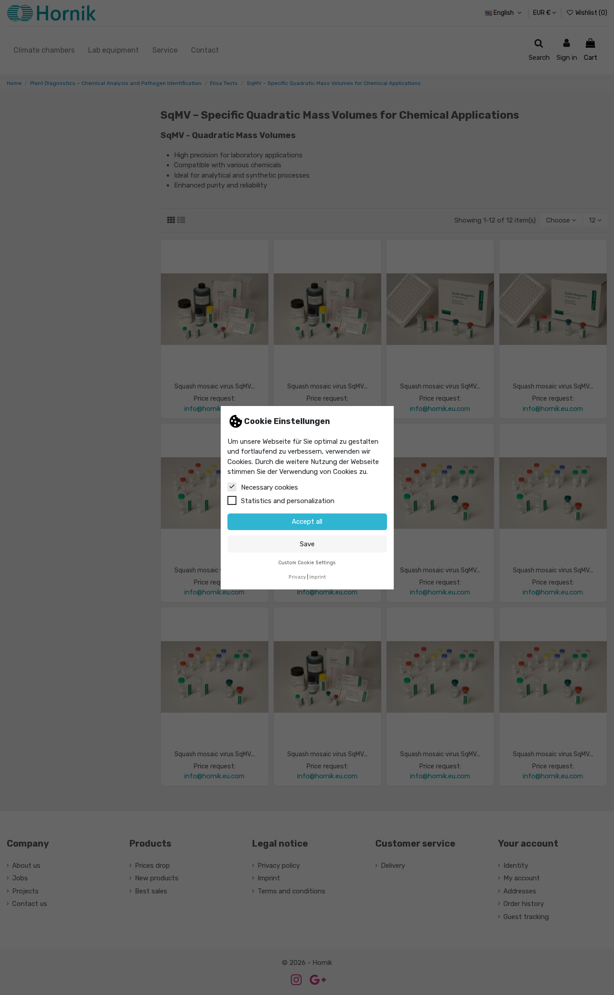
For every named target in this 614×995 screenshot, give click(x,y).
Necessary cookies (269, 487)
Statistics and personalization (287, 500)
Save (307, 544)
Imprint (317, 577)
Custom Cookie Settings (307, 562)
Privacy (297, 577)
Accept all (307, 522)
